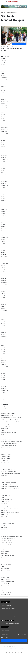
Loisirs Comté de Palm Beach (7, 544)
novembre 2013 (4, 386)
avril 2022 (3, 170)
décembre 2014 (4, 360)
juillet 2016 (3, 319)
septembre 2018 (4, 263)
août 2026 (3, 58)
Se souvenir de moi (6, 637)
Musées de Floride (5, 551)
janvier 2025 (3, 99)
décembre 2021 (4, 179)
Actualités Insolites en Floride (7, 415)
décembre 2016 (4, 308)
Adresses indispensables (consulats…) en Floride (11, 417)
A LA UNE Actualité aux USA (7, 411)
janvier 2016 (3, 332)
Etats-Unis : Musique (5, 458)
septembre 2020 (4, 211)
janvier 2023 (3, 151)
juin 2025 (3, 88)
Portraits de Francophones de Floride (8, 572)
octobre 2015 (3, 338)
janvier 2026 (3, 73)
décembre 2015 (4, 334)
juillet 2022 (3, 163)
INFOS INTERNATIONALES (6, 527)
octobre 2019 (3, 235)
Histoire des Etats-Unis (6, 516)
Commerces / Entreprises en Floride (8, 432)
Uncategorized (4, 590)
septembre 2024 (4, 107)
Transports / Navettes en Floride (7, 587)
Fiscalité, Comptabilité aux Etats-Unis (8, 471)
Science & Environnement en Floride (8, 575)
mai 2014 (3, 375)
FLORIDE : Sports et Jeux (6, 501)
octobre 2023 (4, 131)
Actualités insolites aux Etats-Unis (8, 413)
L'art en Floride (4, 534)
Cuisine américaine (5, 436)
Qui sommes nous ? (6, 613)
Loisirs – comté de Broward (6, 542)
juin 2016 (3, 321)
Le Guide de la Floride (13, 648)
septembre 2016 (4, 315)
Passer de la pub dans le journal (8, 616)
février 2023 (3, 148)
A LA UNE (3, 406)
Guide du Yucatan (4, 510)
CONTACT (21, 648)
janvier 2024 (3, 125)
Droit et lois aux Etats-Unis (6, 439)
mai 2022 (3, 168)
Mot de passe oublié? (22, 634)
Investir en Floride (4, 529)
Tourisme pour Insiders (5, 585)
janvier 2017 (3, 306)
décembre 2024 (4, 101)
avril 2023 (3, 144)
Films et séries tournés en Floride (8, 469)
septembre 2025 (4, 81)
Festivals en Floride (5, 467)
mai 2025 (3, 90)
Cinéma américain (4, 428)
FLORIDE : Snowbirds (5, 495)
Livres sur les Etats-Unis (6, 540)
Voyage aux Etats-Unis (5, 594)
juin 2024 (3, 114)
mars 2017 (3, 302)
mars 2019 (3, 250)
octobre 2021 (3, 183)
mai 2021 (3, 194)
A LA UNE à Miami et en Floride (7, 408)
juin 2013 (3, 396)
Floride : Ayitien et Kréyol (6, 484)
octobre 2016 (3, 312)
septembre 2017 (4, 289)
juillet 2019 (3, 241)
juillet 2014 (3, 371)
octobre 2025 (4, 79)
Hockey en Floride (4, 518)
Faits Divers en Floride (5, 465)
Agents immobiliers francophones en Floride (10, 421)
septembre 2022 (4, 159)
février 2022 (3, 174)
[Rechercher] (6, 2)
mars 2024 (3, 120)
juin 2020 (3, 217)
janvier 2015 (3, 358)
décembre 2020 (4, 204)
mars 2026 (3, 69)
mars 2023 (3, 146)
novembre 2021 (4, 181)
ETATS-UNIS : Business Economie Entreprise (10, 449)
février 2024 (3, 122)
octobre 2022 (4, 157)
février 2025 (3, 97)
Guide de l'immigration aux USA (7, 506)
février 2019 (3, 252)
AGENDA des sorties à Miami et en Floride (9, 419)
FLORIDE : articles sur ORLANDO (7, 480)
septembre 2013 (4, 390)
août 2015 (3, 343)
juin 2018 (3, 269)
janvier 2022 (3, 176)
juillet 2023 (3, 138)
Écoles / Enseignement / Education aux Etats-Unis (11, 441)
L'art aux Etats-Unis (5, 531)
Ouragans (3, 562)
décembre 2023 (4, 127)
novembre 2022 (4, 155)
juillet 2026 (3, 60)
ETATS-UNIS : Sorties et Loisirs (7, 462)
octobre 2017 (3, 286)
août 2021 (3, 187)
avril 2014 (3, 377)
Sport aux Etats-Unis (5, 579)
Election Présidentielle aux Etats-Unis (8, 445)
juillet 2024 (3, 112)
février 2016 (3, 330)
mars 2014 (3, 379)
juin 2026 (3, 62)
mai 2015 (3, 349)
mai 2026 (3, 64)
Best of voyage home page (6, 426)
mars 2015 (3, 353)
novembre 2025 (4, 77)
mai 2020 (3, 220)
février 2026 (3, 71)
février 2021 (3, 200)
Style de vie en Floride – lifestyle (7, 581)
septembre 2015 (4, 340)
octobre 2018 (3, 261)
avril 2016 (3, 325)
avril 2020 (3, 222)
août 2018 (3, 265)
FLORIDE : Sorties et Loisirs (6, 499)
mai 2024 (3, 116)
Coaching (3, 430)
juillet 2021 (3, 189)
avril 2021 (3, 196)
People (2, 566)
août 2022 (3, 161)
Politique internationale (5, 570)
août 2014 (3, 368)
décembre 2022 (4, 153)
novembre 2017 (4, 284)
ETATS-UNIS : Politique (5, 460)
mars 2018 (3, 276)
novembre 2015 (4, 336)
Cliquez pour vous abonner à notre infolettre (10, 623)
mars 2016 (3, 327)
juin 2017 (3, 295)
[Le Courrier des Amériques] (13, 2)
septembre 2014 (4, 366)
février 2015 (3, 355)
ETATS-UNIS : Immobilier (6, 454)
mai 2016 (3, 323)
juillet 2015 (3, 345)
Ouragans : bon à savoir (6, 564)
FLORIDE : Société (4, 497)
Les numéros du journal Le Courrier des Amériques (11, 536)
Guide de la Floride (5, 611)
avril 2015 (3, 351)
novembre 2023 (4, 129)
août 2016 (3, 317)
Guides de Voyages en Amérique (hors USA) (10, 512)
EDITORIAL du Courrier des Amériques (9, 443)
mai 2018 (3, 271)
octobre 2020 (4, 209)
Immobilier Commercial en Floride (7, 523)
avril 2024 (3, 118)
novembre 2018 (4, 258)
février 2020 (3, 226)
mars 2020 (3, 224)
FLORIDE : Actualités (5, 475)
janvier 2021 (3, 202)
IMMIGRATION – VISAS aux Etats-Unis (8, 521)
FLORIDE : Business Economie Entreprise (9, 486)
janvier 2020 (3, 228)
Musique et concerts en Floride (7, 555)
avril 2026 (3, 66)
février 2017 (3, 304)
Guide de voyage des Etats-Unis (8, 608)
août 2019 (3, 239)
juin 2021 (3, 192)
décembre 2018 (4, 256)
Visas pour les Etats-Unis (6, 592)
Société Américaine (5, 577)
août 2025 (3, 84)
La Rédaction (4, 46)
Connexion (14, 640)
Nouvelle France (4, 559)
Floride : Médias (4, 493)
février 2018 (3, 278)
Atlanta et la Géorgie (5, 424)
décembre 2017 (4, 282)
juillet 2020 (3, 215)
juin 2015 (3, 347)
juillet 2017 (3, 293)
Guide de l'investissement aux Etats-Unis (9, 508)
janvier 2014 (3, 384)
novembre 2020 (4, 207)
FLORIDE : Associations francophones (8, 482)
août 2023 (3, 135)
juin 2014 (3, 373)
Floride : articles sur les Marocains (8, 477)
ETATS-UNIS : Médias (5, 456)
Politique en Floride (5, 568)
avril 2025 (3, 92)
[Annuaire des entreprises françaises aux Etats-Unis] (14, 6)
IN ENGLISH (3, 525)
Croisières (3, 434)
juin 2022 (3, 166)
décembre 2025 (4, 75)
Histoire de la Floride (5, 514)
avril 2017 (3, 299)
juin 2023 (3, 140)
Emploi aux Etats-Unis (5, 447)
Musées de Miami (4, 553)
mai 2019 (3, 245)
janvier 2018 (3, 280)
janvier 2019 (3, 254)
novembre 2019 (4, 233)
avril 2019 (3, 248)
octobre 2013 (3, 388)
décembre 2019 (4, 230)
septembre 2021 (4, 185)
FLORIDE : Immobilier (5, 490)
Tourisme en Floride (5, 583)
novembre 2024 (4, 103)
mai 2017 (3, 297)
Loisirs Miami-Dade (5, 547)
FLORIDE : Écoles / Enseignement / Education (10, 488)
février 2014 (3, 381)
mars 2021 (3, 198)
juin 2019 (3, 243)
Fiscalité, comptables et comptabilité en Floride (10, 473)
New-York (3, 557)
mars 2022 (3, 172)
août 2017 (3, 291)
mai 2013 (3, 399)
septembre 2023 (4, 133)
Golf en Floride (4, 503)
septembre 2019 (4, 237)
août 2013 (3, 392)
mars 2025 (3, 94)
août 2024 (3, 110)
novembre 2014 (4, 362)
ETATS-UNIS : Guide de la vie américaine (9, 452)
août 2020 (3, 213)
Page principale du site (6, 605)
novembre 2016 (4, 310)
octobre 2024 (4, 105)
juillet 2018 (3, 267)
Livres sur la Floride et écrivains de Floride (9, 538)
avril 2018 (3, 274)
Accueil (3, 12)
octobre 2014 (3, 364)
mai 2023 (3, 142)
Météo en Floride (4, 549)
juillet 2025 (3, 86)
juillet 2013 (3, 394)
